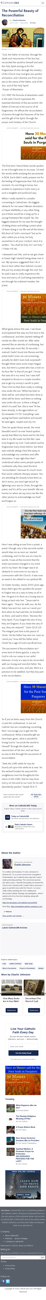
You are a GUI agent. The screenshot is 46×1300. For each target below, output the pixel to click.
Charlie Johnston (19, 20)
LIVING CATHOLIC (15, 964)
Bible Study (29, 964)
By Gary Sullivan (21, 1121)
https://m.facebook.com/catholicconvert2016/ (19, 903)
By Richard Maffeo (22, 1110)
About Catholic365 (12, 1236)
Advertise (8, 1239)
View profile (24, 23)
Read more (11, 1010)
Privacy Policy (10, 1269)
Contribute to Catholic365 (14, 1242)
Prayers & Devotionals (27, 968)
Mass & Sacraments (9, 968)
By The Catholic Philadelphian (26, 1143)
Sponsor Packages (21, 1239)
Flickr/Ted (10, 49)
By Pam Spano (21, 1130)
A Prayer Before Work (25, 1127)
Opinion (40, 968)
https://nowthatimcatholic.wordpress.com (26, 907)
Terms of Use (10, 1266)
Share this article (37, 796)
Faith (4, 964)
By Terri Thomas (21, 1164)
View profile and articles (13, 916)
